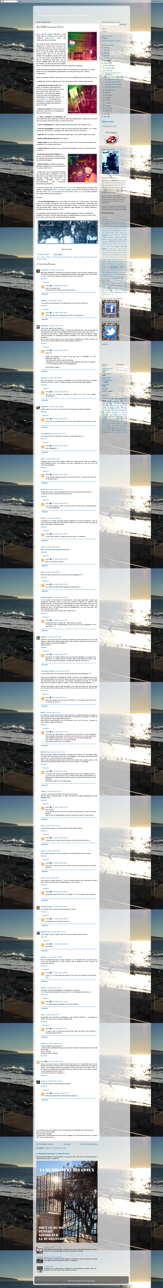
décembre (108, 65)
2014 (105, 63)
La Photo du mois (115, 410)
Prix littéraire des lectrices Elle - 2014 (64, 257)
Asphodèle (44, 325)
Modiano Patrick (118, 266)
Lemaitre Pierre (122, 259)
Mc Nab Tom (123, 264)
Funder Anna (117, 244)
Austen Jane (123, 219)
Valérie (43, 791)
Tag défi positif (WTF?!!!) (113, 82)
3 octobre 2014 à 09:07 (52, 572)
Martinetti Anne (122, 263)
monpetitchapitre (46, 597)
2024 (106, 47)
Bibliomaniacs (50, 38)
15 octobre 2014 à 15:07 (60, 584)
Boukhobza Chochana (114, 228)
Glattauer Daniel (122, 248)
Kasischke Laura (122, 254)
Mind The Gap (45, 752)
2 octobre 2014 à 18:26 (54, 300)
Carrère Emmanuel (115, 230)
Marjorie (43, 957)
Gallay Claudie (110, 246)
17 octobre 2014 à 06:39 (60, 892)
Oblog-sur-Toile (119, 421)
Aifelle (43, 518)
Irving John (112, 252)
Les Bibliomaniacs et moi (113, 87)
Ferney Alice (105, 241)
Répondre (44, 278)
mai (106, 100)
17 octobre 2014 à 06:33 (60, 863)
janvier (107, 110)
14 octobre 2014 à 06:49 (60, 446)
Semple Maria (105, 281)
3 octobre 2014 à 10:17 (55, 637)
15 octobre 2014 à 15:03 (60, 559)
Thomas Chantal (110, 285)
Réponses (46, 282)
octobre (108, 70)
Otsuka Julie (112, 274)
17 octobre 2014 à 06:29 (60, 838)
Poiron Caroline (118, 276)
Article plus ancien (89, 1144)
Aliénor (43, 987)
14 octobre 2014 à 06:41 (60, 419)
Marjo (91, 128)
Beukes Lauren (119, 225)
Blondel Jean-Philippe (120, 227)
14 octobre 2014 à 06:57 (60, 534)
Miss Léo (46, 99)
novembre (108, 68)
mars (107, 105)
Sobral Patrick (106, 283)
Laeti (42, 572)
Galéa (47, 285)
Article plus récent (44, 1144)
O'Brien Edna (119, 270)
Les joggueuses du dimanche (114, 79)
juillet (107, 95)
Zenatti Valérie (106, 294)
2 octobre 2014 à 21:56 (52, 459)
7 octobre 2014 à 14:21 (52, 1014)
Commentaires (123, 370)
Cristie (43, 1081)
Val (62, 97)
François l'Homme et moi (114, 412)
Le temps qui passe (116, 427)
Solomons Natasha (116, 283)
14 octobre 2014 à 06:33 (60, 312)
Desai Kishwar (110, 237)
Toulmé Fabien (106, 287)
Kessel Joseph (105, 257)
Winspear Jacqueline (121, 290)
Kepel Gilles (105, 256)
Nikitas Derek (111, 270)
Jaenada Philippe (122, 252)
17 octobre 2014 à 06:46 (60, 944)
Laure (81, 191)
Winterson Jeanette (107, 292)
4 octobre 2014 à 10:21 (52, 878)
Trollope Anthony (117, 287)
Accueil (67, 1144)
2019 (105, 53)
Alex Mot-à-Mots (46, 906)
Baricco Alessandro (107, 221)
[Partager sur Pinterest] (61, 254)
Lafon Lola (120, 257)
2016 (105, 58)
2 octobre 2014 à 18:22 (56, 270)
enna (42, 878)
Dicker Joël (118, 237)
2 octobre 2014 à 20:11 (58, 433)
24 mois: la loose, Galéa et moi (115, 77)
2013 (105, 114)
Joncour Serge (106, 254)
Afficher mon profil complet (111, 41)
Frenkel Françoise (107, 244)
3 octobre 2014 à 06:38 (53, 518)
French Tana (123, 243)
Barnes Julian (117, 221)
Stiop (42, 1014)
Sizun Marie (123, 281)
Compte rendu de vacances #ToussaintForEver (107, 380)
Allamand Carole (114, 219)
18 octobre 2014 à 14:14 (59, 1028)
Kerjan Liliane (123, 256)
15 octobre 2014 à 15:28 (59, 731)
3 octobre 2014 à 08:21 (52, 547)
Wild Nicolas (109, 290)
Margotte (44, 637)
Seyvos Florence (114, 281)
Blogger (92, 1281)
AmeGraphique (117, 416)
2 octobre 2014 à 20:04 (56, 406)
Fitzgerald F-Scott (115, 241)
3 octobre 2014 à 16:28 (57, 752)
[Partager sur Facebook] (60, 254)
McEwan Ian (106, 267)
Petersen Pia (109, 276)
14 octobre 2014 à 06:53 (60, 474)
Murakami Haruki (116, 269)
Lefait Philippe (112, 259)
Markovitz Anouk (113, 263)
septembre (109, 90)
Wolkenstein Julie (120, 292)
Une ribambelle (46, 433)
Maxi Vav (67, 187)
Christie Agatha (119, 232)
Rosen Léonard (110, 278)
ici (63, 209)
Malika (43, 712)
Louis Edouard (123, 261)
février (107, 108)
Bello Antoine (111, 223)
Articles (120, 367)
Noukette (44, 489)
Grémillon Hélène (116, 250)
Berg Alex (118, 223)
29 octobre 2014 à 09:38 (54, 1081)
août (107, 92)
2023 (105, 50)
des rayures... (108, 430)
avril (107, 103)
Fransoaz (44, 378)
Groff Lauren (106, 250)
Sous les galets (48, 11)
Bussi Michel (123, 228)
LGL (125, 410)
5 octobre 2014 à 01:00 (54, 957)
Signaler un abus (108, 122)
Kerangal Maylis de (114, 256)
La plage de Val (120, 423)
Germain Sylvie (112, 248)
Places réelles (123, 432)
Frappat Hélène (116, 243)
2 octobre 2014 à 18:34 (55, 325)
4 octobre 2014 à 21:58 (58, 932)
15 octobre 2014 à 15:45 (60, 807)
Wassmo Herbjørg (114, 289)
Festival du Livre (112, 432)
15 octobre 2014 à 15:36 (59, 771)
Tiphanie (43, 300)
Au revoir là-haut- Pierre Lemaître (113, 73)
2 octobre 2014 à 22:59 (55, 489)
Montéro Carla (106, 269)
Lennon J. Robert (106, 261)
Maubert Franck (106, 264)
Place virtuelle (46, 257)
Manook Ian (105, 263)
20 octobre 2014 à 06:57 (55, 1061)
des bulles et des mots (120, 428)
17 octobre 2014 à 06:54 (60, 973)
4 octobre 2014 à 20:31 (59, 906)
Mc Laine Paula (115, 264)
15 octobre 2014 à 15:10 (59, 620)
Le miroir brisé (48, 1266)
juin (106, 98)
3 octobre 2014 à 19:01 (53, 791)
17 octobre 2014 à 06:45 (60, 919)
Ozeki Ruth (119, 274)
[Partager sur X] (58, 254)
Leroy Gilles (115, 261)
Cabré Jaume (105, 230)
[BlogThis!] (56, 254)
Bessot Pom (111, 225)
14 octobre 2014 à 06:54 (60, 503)
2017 (105, 55)
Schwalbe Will (123, 280)
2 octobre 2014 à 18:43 (54, 378)
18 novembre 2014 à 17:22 (60, 1093)
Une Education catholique (113, 84)
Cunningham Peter (117, 234)
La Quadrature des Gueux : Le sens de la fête (52, 1154)
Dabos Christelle (115, 235)
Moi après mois (49, 1248)
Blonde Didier (109, 227)
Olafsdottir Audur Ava (112, 272)
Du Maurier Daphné (112, 239)
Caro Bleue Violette (47, 671)
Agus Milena (105, 219)
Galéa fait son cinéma (114, 418)
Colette (109, 234)
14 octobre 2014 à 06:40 (60, 392)
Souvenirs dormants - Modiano (105, 389)
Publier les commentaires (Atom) (56, 1148)
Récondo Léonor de (112, 280)
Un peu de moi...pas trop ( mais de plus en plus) (114, 406)
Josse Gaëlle (114, 254)
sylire (43, 459)
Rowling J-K (118, 278)
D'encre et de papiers (114, 398)
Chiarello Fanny (109, 232)
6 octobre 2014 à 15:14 (53, 987)
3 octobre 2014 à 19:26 (52, 825)
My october (105, 384)
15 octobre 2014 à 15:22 (59, 697)
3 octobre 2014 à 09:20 (60, 597)
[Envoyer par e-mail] (54, 254)
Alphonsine (44, 406)
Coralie (58, 189)
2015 (105, 60)
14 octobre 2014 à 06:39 (60, 350)
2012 (105, 116)
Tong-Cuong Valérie (121, 285)
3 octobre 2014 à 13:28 (62, 671)
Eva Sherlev (45, 270)
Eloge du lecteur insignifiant (53, 1257)
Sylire (38, 99)
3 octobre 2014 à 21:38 (52, 851)
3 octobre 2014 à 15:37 (53, 712)
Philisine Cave (45, 932)
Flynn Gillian (108, 243)
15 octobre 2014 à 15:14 (59, 654)
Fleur (42, 825)
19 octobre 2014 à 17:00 (54, 1043)
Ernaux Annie (123, 239)
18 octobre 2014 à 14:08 (59, 1001)
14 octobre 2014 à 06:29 (60, 285)
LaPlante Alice (113, 257)
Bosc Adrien (105, 228)
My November (106, 374)
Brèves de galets (107, 423)
